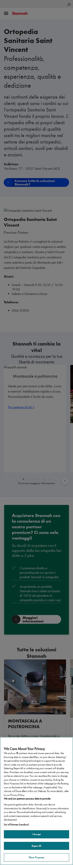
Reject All (36, 846)
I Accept (36, 834)
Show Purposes (36, 857)
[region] (36, 801)
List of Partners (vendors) (16, 824)
